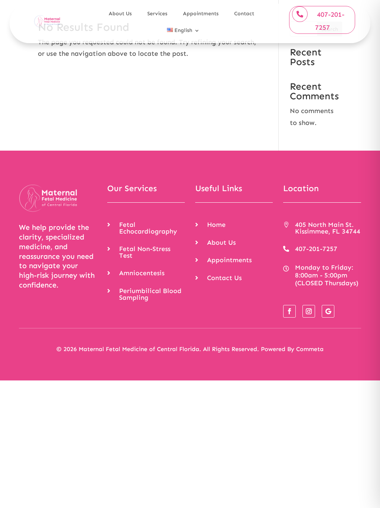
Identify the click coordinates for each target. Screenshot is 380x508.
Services (157, 13)
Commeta (310, 349)
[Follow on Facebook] (289, 311)
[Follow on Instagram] (308, 311)
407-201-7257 (329, 21)
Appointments (201, 13)
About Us (120, 13)
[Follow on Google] (328, 311)
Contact (244, 13)
